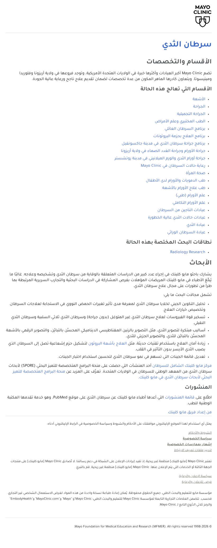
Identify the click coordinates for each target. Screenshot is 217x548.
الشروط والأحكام (200, 433)
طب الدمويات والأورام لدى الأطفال (175, 181)
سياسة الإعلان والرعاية (195, 476)
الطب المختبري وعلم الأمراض (180, 122)
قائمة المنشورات (180, 398)
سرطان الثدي (187, 45)
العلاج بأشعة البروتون (107, 344)
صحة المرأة (195, 173)
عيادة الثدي (196, 225)
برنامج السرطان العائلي (185, 129)
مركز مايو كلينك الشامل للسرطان (182, 366)
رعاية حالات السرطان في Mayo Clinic (173, 166)
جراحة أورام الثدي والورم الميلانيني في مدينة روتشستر (160, 159)
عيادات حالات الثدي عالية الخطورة (176, 218)
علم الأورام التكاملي (189, 203)
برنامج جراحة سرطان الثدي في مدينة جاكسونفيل (163, 144)
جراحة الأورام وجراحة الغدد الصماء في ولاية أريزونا (163, 151)
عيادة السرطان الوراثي (186, 233)
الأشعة (199, 99)
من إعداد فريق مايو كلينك (190, 413)
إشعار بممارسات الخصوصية (189, 445)
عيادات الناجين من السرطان (181, 210)
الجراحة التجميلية (191, 114)
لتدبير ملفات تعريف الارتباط (193, 450)
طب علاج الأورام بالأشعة (183, 188)
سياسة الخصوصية (197, 439)
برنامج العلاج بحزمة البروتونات (179, 136)
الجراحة (199, 107)
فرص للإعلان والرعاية (197, 482)
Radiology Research (187, 252)
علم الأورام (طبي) (190, 196)
